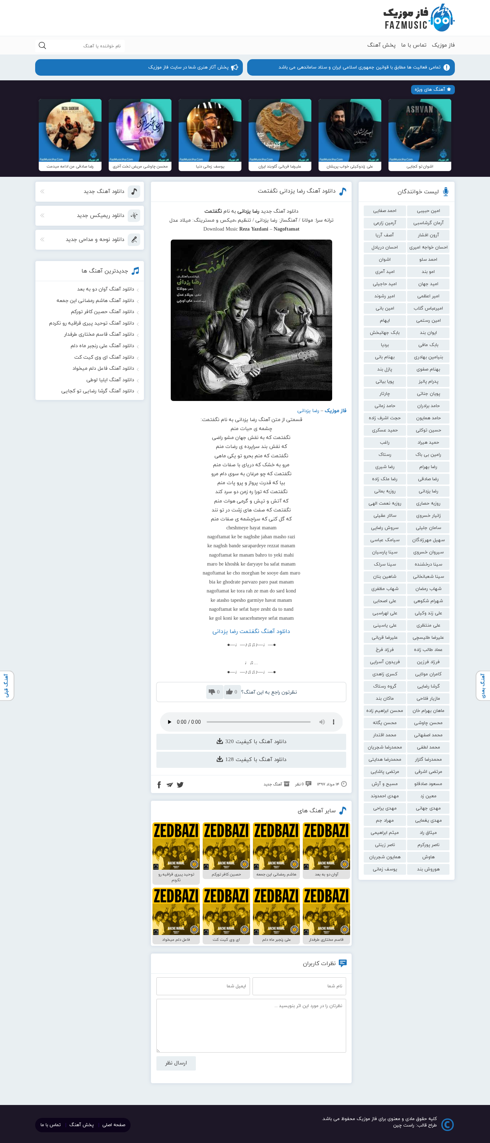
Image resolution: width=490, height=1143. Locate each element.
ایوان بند (428, 333)
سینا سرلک (385, 564)
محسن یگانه (385, 723)
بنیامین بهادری (428, 357)
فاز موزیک (443, 45)
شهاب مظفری (385, 589)
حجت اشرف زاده (385, 418)
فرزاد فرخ (385, 650)
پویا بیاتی (385, 381)
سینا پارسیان (384, 552)
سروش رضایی (385, 528)
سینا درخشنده (428, 564)
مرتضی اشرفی (428, 772)
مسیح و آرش (385, 784)
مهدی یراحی (385, 808)
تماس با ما (414, 45)
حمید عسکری (385, 430)
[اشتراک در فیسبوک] (159, 785)
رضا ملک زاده (384, 479)
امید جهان (428, 284)
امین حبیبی (428, 211)
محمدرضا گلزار (428, 759)
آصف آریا (385, 235)
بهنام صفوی (428, 369)
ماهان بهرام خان (428, 711)
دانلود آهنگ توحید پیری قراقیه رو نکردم (91, 323)
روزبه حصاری (428, 503)
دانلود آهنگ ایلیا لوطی (110, 380)
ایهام (385, 320)
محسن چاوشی (428, 723)
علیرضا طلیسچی (428, 637)
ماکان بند (385, 698)
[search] (42, 46)
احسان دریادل (385, 247)
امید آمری (385, 272)
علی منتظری (428, 625)
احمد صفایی (384, 211)
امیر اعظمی (428, 296)
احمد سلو (428, 259)
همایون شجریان (385, 857)
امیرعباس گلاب (428, 308)
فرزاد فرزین (428, 662)
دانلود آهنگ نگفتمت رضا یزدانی (251, 632)
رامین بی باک (428, 455)
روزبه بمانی (385, 491)
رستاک (384, 455)
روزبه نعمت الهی (384, 503)
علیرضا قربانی (385, 637)
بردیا (385, 345)
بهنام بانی (385, 357)
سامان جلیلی (428, 528)
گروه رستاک (384, 686)
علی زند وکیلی (428, 613)
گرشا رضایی (428, 686)
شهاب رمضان (428, 589)
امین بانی (385, 308)
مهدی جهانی (428, 808)
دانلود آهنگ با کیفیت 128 (254, 760)
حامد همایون (428, 418)
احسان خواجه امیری (428, 247)
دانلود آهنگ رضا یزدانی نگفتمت (297, 191)
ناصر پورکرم (428, 845)
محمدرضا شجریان (385, 747)
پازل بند (384, 369)
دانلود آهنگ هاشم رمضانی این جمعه (95, 300)
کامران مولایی (428, 674)
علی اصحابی (384, 601)
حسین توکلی (428, 430)
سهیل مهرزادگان (428, 540)
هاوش (428, 857)
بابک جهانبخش (385, 333)
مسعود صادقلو (428, 784)
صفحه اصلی (113, 1125)
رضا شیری (385, 467)
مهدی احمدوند (385, 796)
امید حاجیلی (385, 284)
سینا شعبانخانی (428, 576)
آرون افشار (428, 235)
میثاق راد (428, 833)
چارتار (385, 394)
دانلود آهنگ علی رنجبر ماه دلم (102, 346)
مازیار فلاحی (428, 698)
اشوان (385, 259)
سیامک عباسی (385, 540)
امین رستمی (428, 320)
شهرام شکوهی (428, 601)
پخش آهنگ (381, 45)
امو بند (428, 272)
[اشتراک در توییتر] (180, 785)
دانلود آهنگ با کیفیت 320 (254, 742)
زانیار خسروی (428, 516)
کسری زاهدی (384, 674)
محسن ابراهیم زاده (384, 711)
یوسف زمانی (385, 869)
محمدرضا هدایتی (384, 759)
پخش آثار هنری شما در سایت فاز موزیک (188, 67)
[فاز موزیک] (419, 18)
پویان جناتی (428, 394)
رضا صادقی (428, 479)
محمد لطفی (428, 747)
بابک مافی (428, 345)
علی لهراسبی (384, 613)
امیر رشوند (384, 296)
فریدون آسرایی (385, 662)
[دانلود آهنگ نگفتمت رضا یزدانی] (251, 320)
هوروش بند (428, 869)
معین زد (428, 796)
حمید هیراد (428, 442)
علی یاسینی (385, 625)
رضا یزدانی (428, 491)
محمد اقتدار (384, 735)
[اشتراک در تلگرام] (170, 785)
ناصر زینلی (385, 845)
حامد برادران (428, 406)
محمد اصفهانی (428, 735)
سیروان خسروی (428, 552)
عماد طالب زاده (428, 650)
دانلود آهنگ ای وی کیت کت (104, 357)
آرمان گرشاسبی (428, 223)
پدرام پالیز (428, 381)
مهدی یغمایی (428, 820)
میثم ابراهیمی (385, 833)
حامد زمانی (384, 406)
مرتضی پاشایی (385, 772)
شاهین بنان (384, 576)
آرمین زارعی (384, 223)
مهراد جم (385, 820)
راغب (385, 442)
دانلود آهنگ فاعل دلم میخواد (103, 368)
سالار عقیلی (384, 516)
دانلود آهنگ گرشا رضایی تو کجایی (97, 391)
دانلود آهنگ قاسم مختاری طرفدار (99, 334)
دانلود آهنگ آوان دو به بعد (105, 289)
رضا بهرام (428, 467)
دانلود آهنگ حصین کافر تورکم (102, 311)
